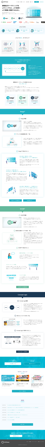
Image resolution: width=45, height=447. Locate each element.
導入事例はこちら (29, 200)
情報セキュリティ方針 (41, 441)
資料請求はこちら (16, 435)
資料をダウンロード (32, 363)
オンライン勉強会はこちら (29, 435)
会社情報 (30, 441)
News (27, 441)
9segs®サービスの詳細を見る (15, 200)
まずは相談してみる (13, 363)
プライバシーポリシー (34, 441)
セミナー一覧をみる (22, 391)
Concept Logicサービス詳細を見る (23, 351)
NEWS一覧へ (22, 424)
